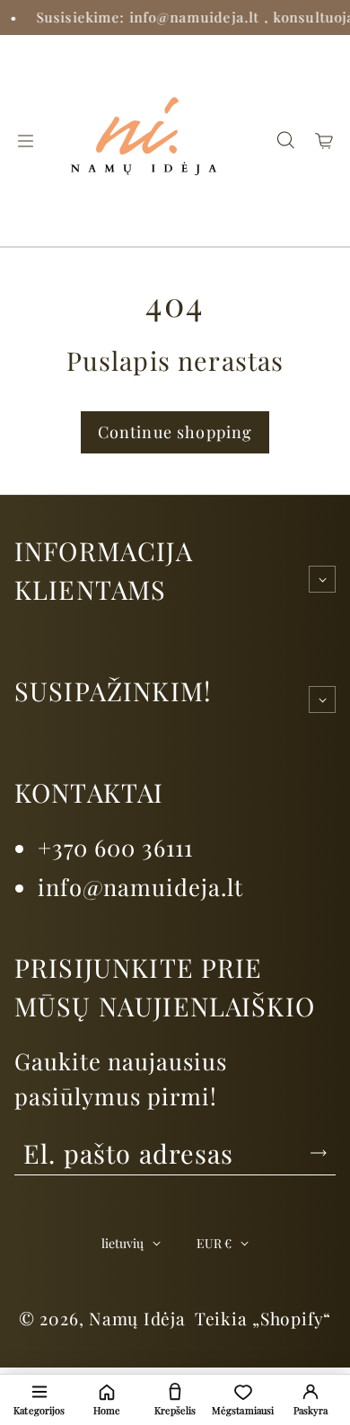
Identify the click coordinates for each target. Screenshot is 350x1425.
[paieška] (285, 141)
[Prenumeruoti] (319, 1152)
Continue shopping (175, 432)
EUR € (214, 1243)
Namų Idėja (137, 1318)
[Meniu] (25, 141)
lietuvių (122, 1243)
